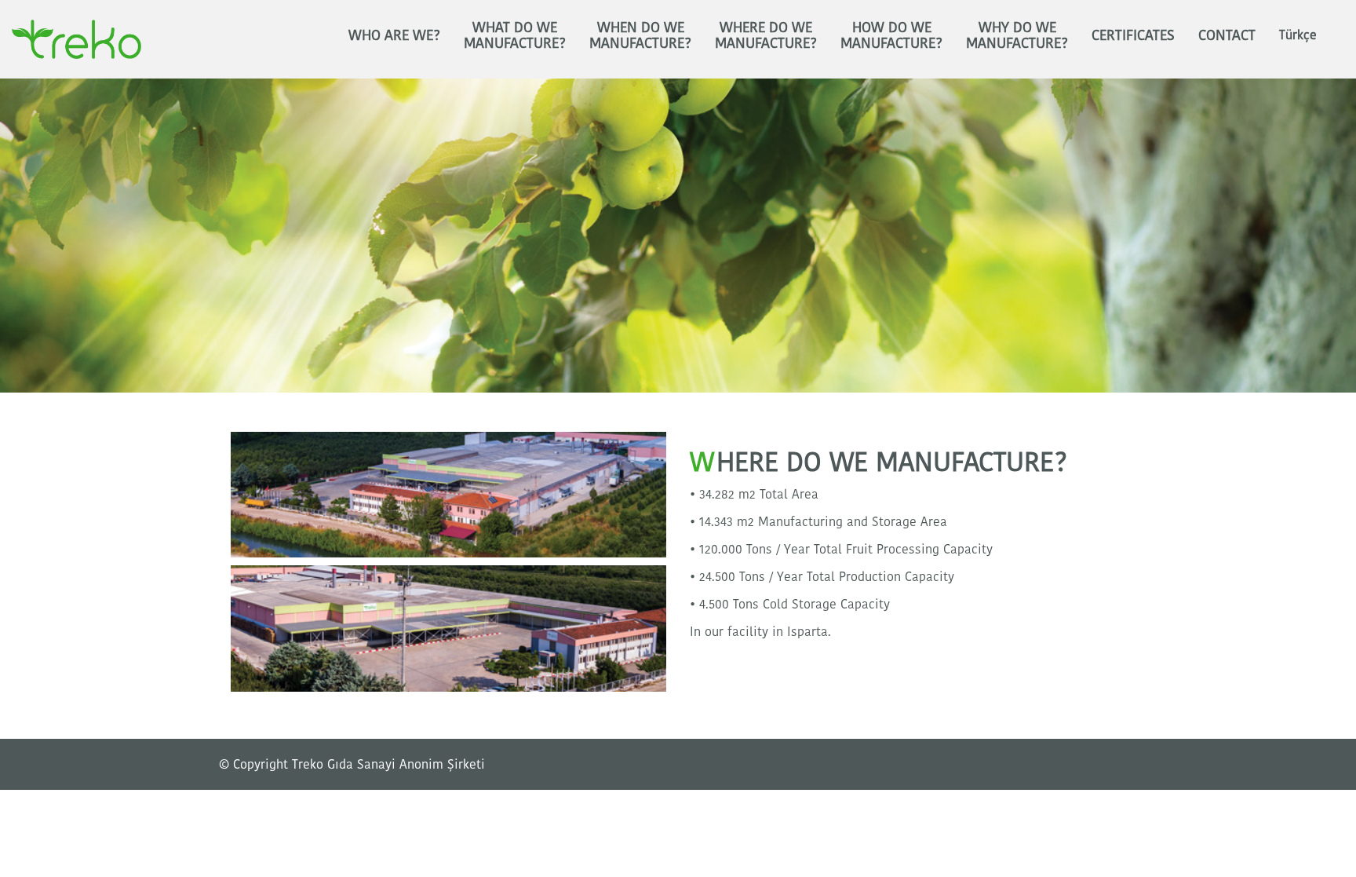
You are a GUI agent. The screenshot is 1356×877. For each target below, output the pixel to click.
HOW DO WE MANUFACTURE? (891, 35)
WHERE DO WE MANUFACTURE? (766, 35)
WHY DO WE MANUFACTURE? (1017, 35)
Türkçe (1298, 35)
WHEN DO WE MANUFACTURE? (640, 35)
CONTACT (1227, 35)
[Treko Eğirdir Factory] (448, 494)
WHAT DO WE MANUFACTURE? (515, 35)
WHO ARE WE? (394, 35)
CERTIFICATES (1133, 35)
